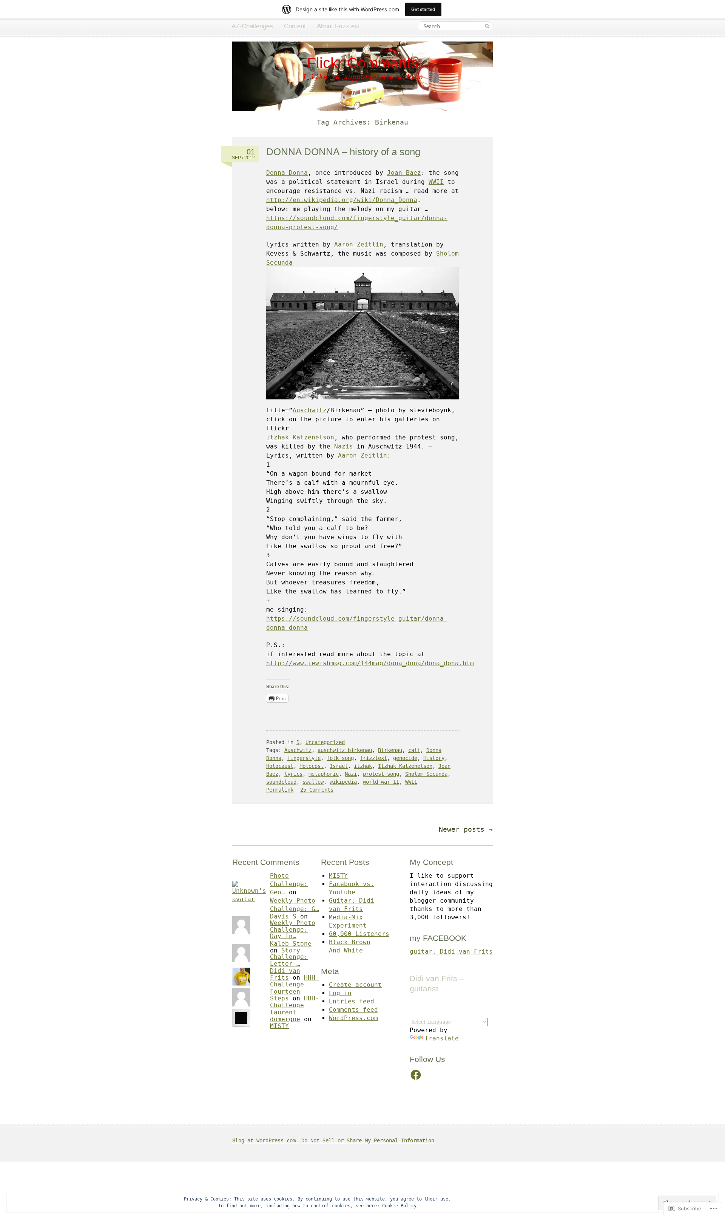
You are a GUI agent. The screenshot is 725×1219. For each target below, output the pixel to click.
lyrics (293, 774)
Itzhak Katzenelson (300, 437)
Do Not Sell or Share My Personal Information (367, 1140)
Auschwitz (310, 410)
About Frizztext (338, 26)
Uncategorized (325, 742)
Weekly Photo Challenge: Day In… (292, 929)
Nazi (351, 774)
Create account (355, 984)
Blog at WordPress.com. (265, 1140)
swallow (313, 782)
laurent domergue (285, 1016)
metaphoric (324, 774)
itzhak (363, 766)
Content (295, 26)
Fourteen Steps (285, 995)
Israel (339, 766)
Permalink (279, 790)
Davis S (283, 916)
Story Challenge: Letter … (289, 957)
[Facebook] (416, 1075)
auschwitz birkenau (345, 750)
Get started (423, 9)
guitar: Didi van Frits (451, 951)
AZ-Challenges (252, 26)
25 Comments (316, 790)
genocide (405, 758)
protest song (381, 774)
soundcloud (281, 782)
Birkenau (390, 750)
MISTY (279, 1025)
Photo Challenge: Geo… (289, 884)
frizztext (373, 758)
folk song (340, 758)
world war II (381, 782)
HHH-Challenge (294, 981)
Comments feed (353, 1009)
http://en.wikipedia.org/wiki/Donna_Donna (341, 199)
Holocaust (279, 766)
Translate (442, 1038)
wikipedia (343, 782)
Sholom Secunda (426, 774)
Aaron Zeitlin (358, 244)
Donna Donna (287, 172)
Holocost (311, 766)
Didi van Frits (285, 974)
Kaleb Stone (291, 943)
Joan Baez (404, 172)
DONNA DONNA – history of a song (343, 151)
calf (414, 750)
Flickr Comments (362, 63)
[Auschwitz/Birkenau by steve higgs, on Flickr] (362, 401)
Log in (340, 993)
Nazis (343, 446)
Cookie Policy (399, 1205)
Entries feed (351, 1001)
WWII (436, 181)
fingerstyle (304, 758)
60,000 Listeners (359, 933)
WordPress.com (353, 1018)
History (433, 758)
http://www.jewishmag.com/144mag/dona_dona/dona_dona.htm (370, 663)
